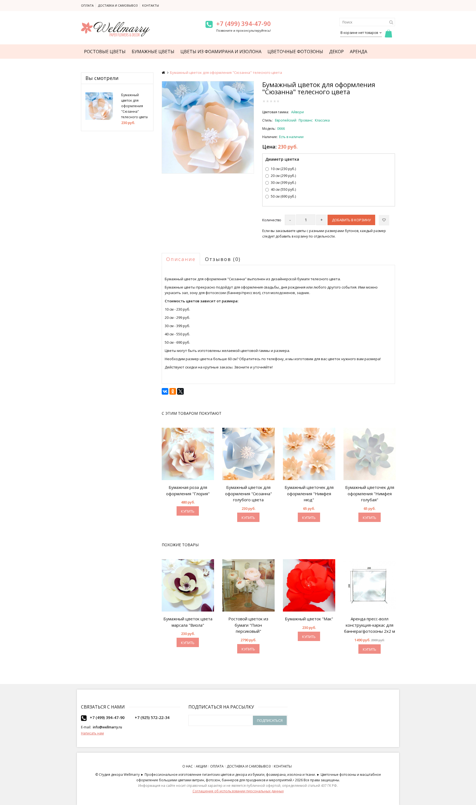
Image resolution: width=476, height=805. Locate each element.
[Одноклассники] (172, 391)
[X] (180, 391)
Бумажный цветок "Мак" (309, 618)
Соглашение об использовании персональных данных (238, 791)
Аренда (358, 52)
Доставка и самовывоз (118, 5)
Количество (271, 220)
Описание (181, 259)
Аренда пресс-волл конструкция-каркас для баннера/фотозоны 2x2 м (369, 625)
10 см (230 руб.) (283, 168)
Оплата (87, 5)
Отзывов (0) (222, 259)
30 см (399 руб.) (283, 182)
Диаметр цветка (282, 159)
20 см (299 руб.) (283, 175)
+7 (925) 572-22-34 (152, 717)
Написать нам (92, 733)
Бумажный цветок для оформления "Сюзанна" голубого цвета (248, 493)
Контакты (150, 5)
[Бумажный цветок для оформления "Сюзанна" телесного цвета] (208, 127)
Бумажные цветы (153, 52)
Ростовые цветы (105, 52)
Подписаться (270, 720)
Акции (201, 766)
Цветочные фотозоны (295, 52)
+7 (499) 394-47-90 (243, 23)
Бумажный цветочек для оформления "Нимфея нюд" (309, 493)
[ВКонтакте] (165, 391)
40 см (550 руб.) (283, 189)
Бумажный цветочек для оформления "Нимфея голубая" (369, 493)
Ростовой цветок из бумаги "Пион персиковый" (248, 625)
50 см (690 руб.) (283, 196)
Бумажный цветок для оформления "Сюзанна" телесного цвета (134, 106)
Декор (336, 52)
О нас (187, 766)
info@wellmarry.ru (107, 727)
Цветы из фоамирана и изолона (220, 52)
